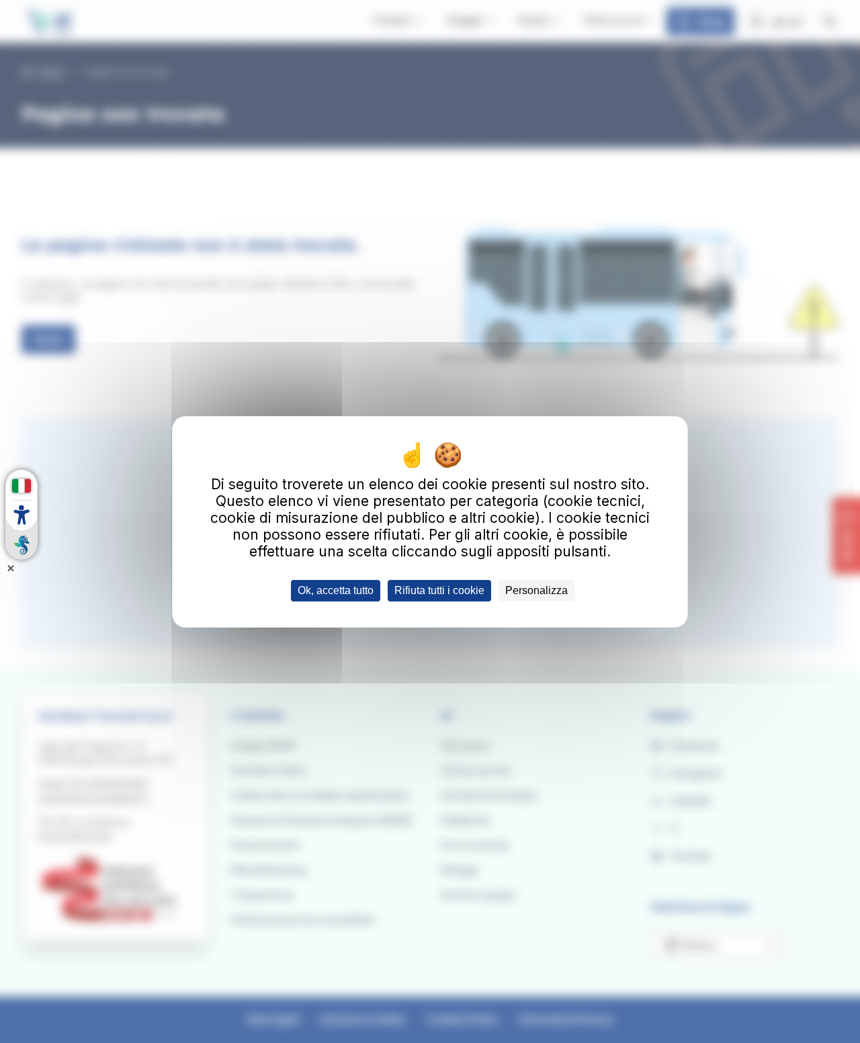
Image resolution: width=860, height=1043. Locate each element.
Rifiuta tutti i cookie (439, 590)
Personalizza (536, 590)
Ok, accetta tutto (336, 590)
